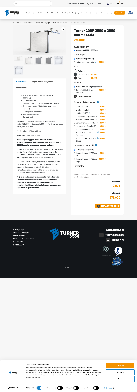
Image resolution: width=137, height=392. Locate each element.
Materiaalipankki (20, 245)
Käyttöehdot (18, 230)
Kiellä (120, 379)
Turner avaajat (84, 96)
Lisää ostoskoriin (110, 206)
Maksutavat (18, 242)
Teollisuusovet (43, 13)
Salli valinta (120, 372)
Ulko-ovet (54, 13)
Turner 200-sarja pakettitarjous (47, 22)
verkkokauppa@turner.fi (76, 3)
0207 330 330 (95, 3)
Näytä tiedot (107, 388)
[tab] (21, 81)
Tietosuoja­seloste (21, 233)
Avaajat (74, 13)
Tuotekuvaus (21, 81)
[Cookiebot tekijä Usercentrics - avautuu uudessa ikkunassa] (13, 388)
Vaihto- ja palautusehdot (23, 239)
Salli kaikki (120, 366)
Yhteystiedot (21, 87)
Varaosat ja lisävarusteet (89, 13)
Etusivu (16, 22)
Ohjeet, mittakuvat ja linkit (42, 81)
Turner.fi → (120, 13)
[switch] (60, 388)
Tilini (112, 3)
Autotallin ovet (29, 13)
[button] (63, 29)
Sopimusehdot (19, 236)
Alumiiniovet (65, 13)
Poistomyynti (105, 13)
